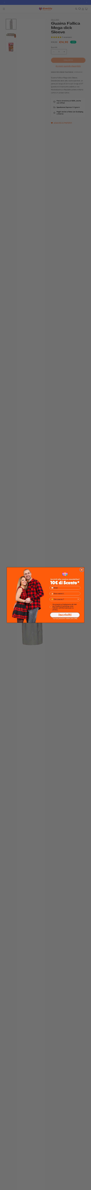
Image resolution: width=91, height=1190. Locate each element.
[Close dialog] (81, 570)
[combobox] (64, 599)
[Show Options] (78, 599)
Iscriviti (64, 614)
